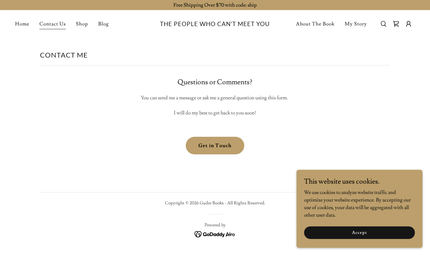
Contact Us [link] (52, 24)
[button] (408, 24)
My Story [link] (356, 24)
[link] (214, 24)
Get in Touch (214, 145)
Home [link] (22, 24)
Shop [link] (82, 24)
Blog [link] (103, 24)
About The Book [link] (315, 24)
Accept (359, 232)
